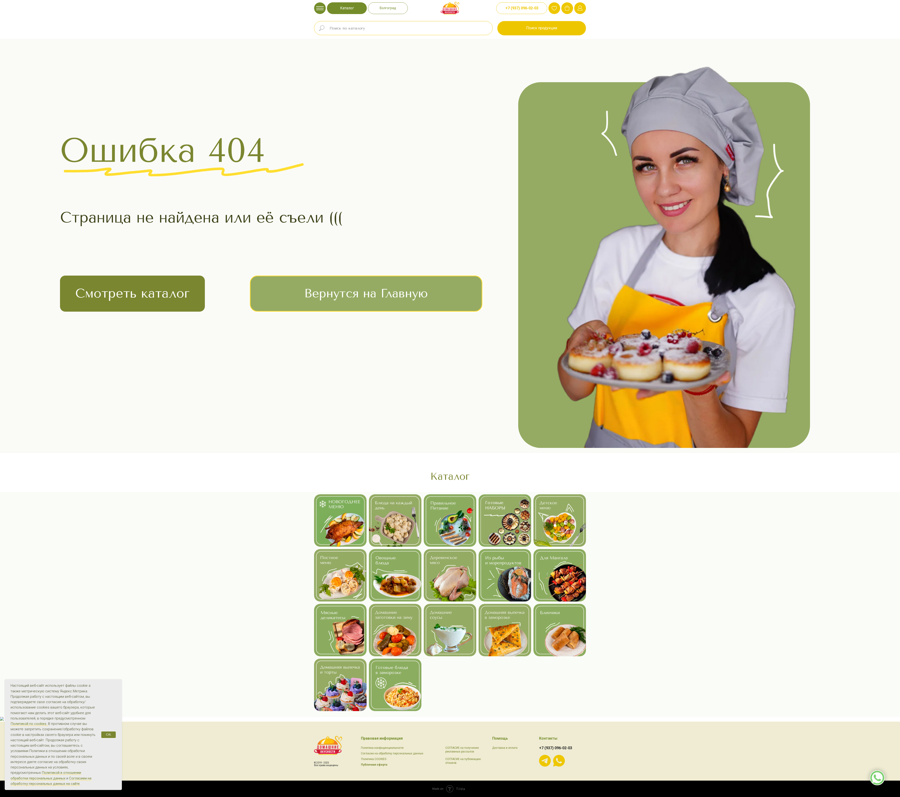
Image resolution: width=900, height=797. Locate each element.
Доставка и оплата (505, 747)
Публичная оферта (374, 764)
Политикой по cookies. (29, 724)
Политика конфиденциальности (382, 747)
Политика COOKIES (373, 759)
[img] (567, 8)
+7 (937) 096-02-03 (555, 748)
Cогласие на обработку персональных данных (392, 753)
